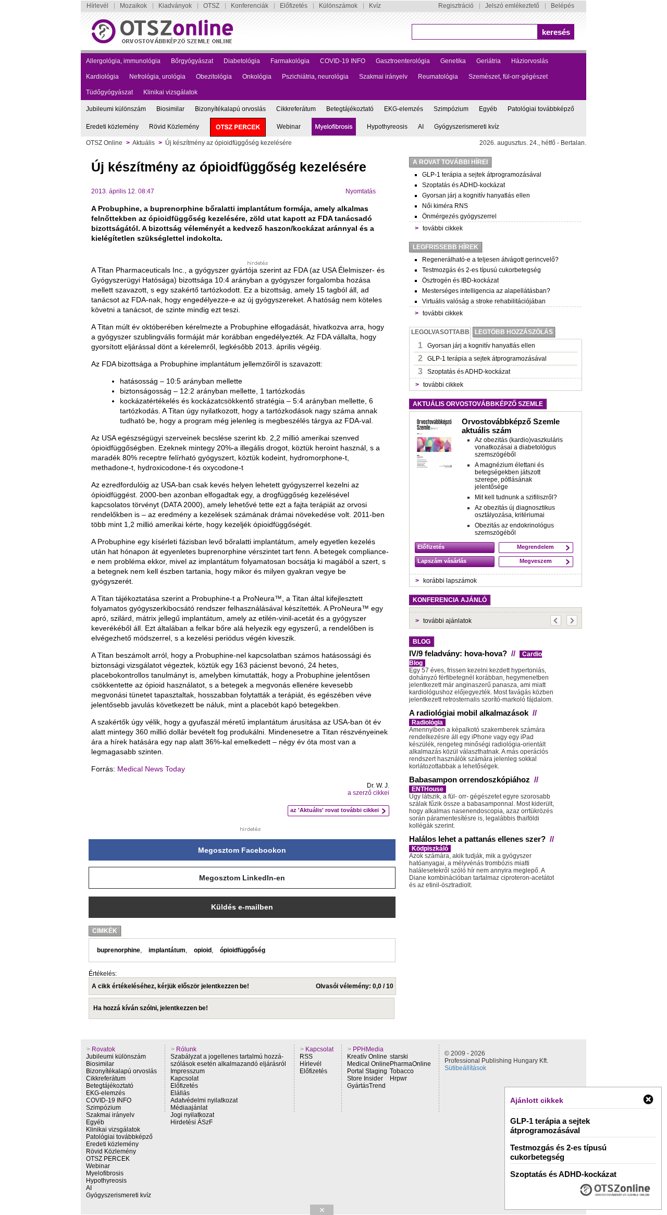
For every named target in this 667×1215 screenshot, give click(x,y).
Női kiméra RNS (445, 206)
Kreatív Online (367, 1056)
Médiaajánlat (188, 1107)
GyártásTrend (366, 1085)
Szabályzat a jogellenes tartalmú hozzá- (226, 1056)
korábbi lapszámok (450, 580)
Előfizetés (293, 5)
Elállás (180, 1093)
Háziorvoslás (529, 61)
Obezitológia (214, 76)
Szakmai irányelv (383, 76)
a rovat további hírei (450, 162)
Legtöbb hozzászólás (514, 332)
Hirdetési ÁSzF (191, 1122)
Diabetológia (242, 61)
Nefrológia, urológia (157, 76)
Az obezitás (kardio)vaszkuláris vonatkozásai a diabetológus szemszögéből (519, 447)
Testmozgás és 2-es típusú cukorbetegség (481, 270)
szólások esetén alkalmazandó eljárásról (228, 1063)
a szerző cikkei (368, 792)
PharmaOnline (410, 1063)
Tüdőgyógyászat (109, 92)
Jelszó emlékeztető (512, 5)
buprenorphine (118, 950)
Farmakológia (290, 61)
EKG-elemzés (403, 109)
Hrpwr (398, 1078)
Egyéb (488, 109)
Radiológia (427, 722)
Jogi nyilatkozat (192, 1115)
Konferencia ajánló (450, 600)
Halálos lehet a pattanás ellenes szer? (477, 838)
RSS (306, 1056)
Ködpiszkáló (430, 848)
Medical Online (368, 1063)
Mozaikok (133, 5)
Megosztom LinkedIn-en (242, 878)
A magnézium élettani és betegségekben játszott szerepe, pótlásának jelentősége (509, 475)
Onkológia (256, 76)
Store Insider (365, 1078)
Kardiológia (102, 76)
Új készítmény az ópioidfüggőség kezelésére (228, 142)
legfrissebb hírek (445, 247)
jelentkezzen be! (225, 986)
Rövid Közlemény (174, 126)
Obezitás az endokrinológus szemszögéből (514, 529)
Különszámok (338, 5)
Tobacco (402, 1071)
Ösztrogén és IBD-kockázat (460, 280)
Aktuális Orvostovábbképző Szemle (478, 404)
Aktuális (143, 142)
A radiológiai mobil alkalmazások (468, 712)
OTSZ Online (104, 142)
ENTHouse (427, 789)
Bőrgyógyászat (192, 61)
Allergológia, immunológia (123, 61)
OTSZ (211, 5)
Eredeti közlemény (112, 126)
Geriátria (488, 61)
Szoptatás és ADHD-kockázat (463, 185)
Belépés (562, 5)
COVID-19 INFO (342, 61)
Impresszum (187, 1071)
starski (399, 1056)
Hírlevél (97, 5)
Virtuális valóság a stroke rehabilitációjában (484, 301)
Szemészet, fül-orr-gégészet (508, 76)
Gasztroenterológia (403, 61)
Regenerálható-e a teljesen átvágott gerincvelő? (490, 259)
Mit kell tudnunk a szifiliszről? (516, 497)
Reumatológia (438, 76)
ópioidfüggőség (242, 950)
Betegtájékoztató (350, 109)
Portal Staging (367, 1071)
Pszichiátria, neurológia (315, 76)
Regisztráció (456, 5)
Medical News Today (151, 769)
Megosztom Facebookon (242, 850)
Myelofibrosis (104, 1173)
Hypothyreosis (387, 126)
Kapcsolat (184, 1078)
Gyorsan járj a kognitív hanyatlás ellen (476, 195)
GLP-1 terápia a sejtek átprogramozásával (481, 174)
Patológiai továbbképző (541, 109)
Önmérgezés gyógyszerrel (459, 216)
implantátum (167, 950)
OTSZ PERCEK (108, 1158)
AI (421, 126)
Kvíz (375, 5)
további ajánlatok (447, 620)
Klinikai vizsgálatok (170, 92)
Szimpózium (451, 109)
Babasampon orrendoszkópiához (469, 779)
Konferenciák (249, 5)
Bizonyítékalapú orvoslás (230, 109)
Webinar (289, 126)
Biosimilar (170, 109)
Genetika (453, 61)
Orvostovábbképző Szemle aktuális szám (511, 426)
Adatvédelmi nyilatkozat (204, 1100)
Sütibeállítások (465, 1068)
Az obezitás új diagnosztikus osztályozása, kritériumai (515, 511)
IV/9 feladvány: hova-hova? (458, 653)
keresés (556, 32)
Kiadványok (175, 5)
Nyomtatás (360, 191)
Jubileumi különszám (116, 109)
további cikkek (443, 228)
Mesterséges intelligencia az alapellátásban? (486, 290)
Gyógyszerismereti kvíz (466, 126)
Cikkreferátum (296, 109)
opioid (203, 950)
